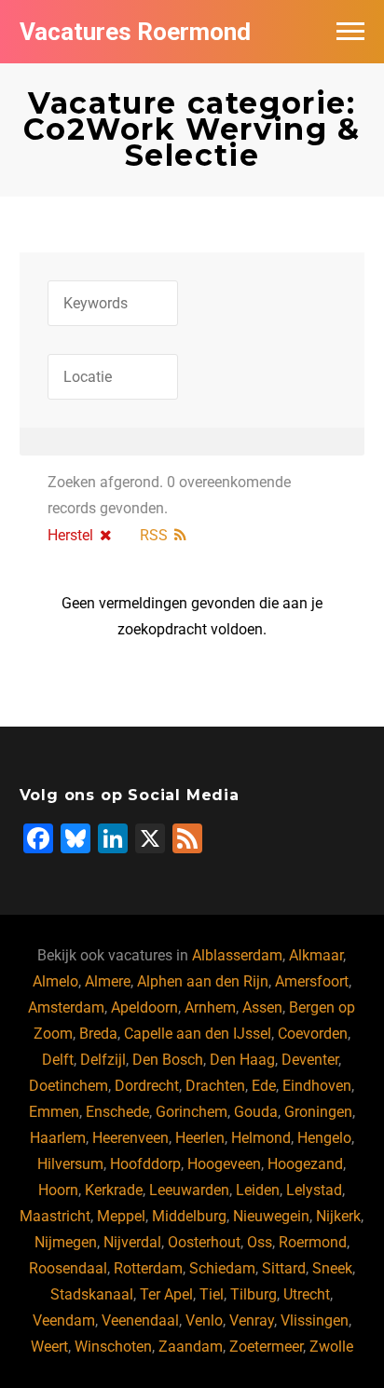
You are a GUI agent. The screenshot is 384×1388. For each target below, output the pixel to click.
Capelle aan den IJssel (197, 1033)
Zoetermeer (266, 1346)
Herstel (70, 535)
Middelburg (189, 1216)
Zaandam (190, 1346)
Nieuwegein (271, 1216)
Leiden (258, 1190)
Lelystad (314, 1190)
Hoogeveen (224, 1164)
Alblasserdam (237, 955)
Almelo (55, 981)
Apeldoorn (144, 1007)
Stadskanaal (91, 1294)
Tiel (211, 1294)
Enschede (117, 1112)
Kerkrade (114, 1190)
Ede (264, 1086)
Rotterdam (148, 1268)
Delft (58, 1059)
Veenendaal (140, 1320)
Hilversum (70, 1164)
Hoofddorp (145, 1164)
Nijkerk (338, 1216)
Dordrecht (147, 1086)
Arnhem (210, 1007)
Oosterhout (204, 1242)
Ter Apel (166, 1294)
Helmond (261, 1138)
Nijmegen (65, 1242)
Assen (262, 1007)
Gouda (256, 1112)
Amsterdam (66, 1007)
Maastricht (55, 1216)
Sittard (284, 1268)
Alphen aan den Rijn (202, 981)
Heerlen (200, 1138)
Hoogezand (305, 1164)
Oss (259, 1242)
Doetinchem (68, 1086)
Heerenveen (130, 1138)
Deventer (309, 1059)
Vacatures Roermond (135, 32)
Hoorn (58, 1190)
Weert (49, 1346)
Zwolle (331, 1346)
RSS (154, 535)
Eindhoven (316, 1086)
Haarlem (58, 1138)
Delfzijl (103, 1059)
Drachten (215, 1086)
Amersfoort (312, 981)
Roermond (313, 1242)
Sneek (332, 1268)
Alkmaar (316, 955)
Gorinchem (191, 1112)
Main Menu (350, 32)
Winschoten (113, 1346)
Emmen (54, 1112)
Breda (98, 1033)
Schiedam (222, 1268)
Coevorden (313, 1033)
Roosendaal (68, 1268)
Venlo (204, 1320)
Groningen (318, 1112)
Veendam (64, 1320)
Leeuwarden (189, 1190)
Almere (107, 981)
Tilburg (253, 1294)
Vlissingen (315, 1320)
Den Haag (242, 1059)
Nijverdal (132, 1242)
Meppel (121, 1216)
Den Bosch (167, 1059)
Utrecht (306, 1294)
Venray (251, 1320)
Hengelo (324, 1138)
